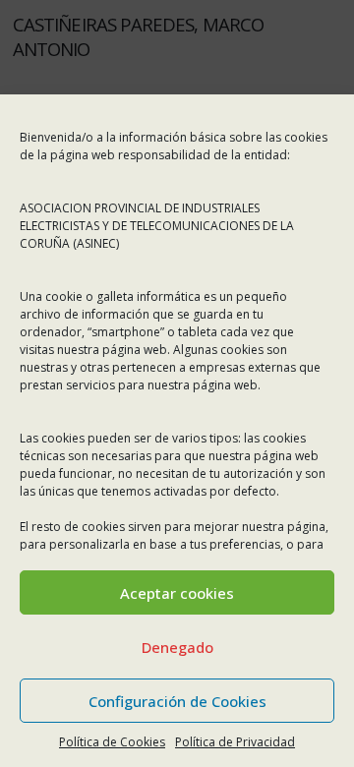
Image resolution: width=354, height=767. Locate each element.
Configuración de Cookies (177, 701)
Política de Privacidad (235, 742)
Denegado (177, 647)
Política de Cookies (112, 742)
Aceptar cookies (177, 593)
